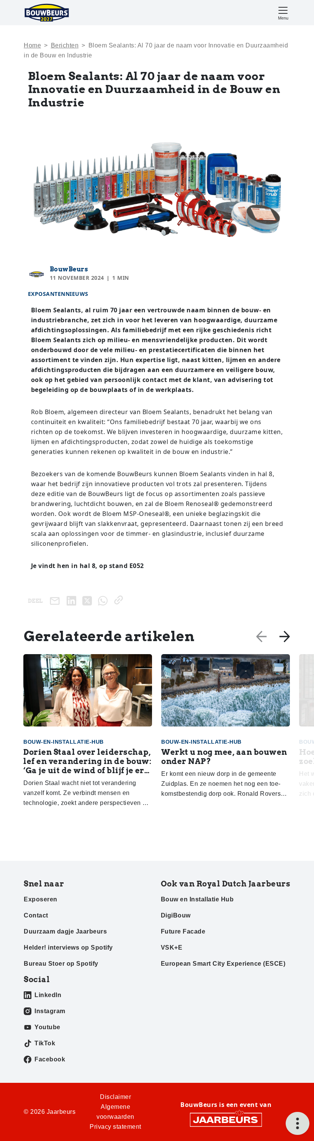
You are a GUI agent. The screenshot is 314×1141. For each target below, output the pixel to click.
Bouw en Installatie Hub (197, 899)
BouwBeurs (69, 269)
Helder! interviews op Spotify (68, 947)
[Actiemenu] (297, 1123)
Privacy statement (115, 1126)
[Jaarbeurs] (226, 1119)
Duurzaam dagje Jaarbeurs (65, 931)
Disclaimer (115, 1097)
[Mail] (56, 600)
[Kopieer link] (120, 600)
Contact (36, 915)
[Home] (47, 12)
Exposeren (40, 899)
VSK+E (172, 947)
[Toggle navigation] (283, 12)
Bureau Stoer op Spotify (61, 963)
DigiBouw (176, 915)
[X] (88, 600)
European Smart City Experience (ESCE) (223, 963)
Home (32, 45)
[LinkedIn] (73, 600)
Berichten (65, 45)
